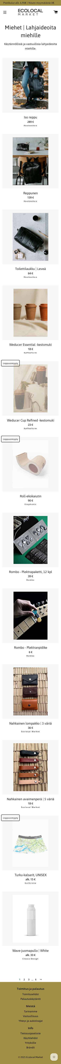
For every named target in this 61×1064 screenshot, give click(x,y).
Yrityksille (30, 1042)
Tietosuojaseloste (30, 1033)
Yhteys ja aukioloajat (31, 1020)
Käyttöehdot (31, 1038)
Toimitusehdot (30, 994)
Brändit (30, 1047)
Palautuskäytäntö (30, 998)
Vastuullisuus (30, 1016)
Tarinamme (30, 1011)
